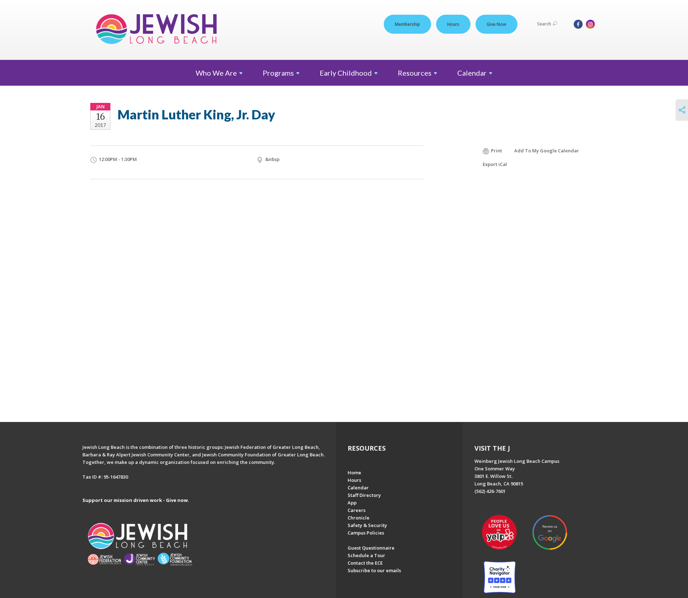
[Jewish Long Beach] (158, 30)
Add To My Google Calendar (546, 150)
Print (496, 150)
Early (346, 72)
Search (544, 24)
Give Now (496, 24)
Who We (216, 72)
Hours (453, 24)
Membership (407, 24)
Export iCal (495, 164)
